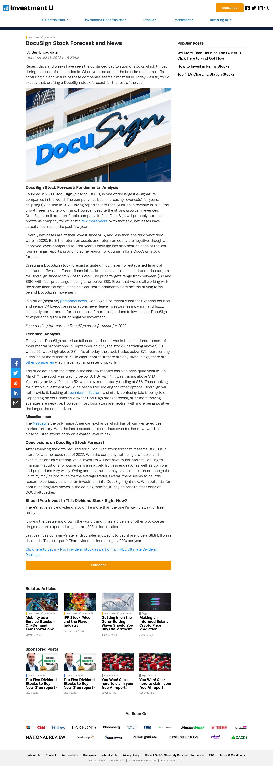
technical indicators (84, 392)
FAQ (211, 755)
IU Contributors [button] (53, 20)
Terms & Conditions (232, 755)
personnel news (73, 301)
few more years (94, 221)
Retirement (182, 20)
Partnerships (70, 755)
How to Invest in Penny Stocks (203, 66)
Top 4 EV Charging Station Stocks (205, 74)
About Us (34, 755)
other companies (40, 362)
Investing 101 (219, 20)
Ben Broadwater (45, 52)
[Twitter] (254, 7)
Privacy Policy (131, 755)
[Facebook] (247, 7)
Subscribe (229, 8)
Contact (51, 755)
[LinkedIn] (260, 7)
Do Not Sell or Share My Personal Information (174, 755)
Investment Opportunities (104, 20)
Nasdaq (39, 423)
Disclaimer (89, 755)
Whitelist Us (109, 755)
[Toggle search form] (266, 7)
